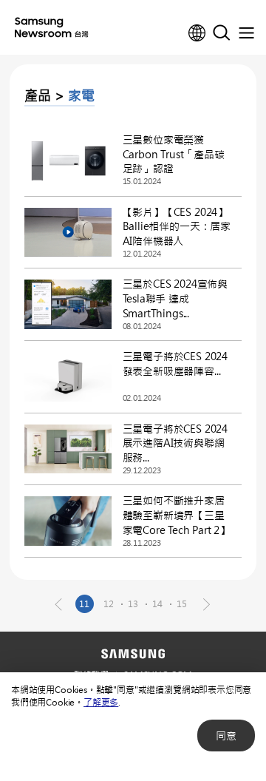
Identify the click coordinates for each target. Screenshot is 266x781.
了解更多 (100, 702)
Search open (222, 33)
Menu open (246, 33)
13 (133, 603)
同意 (226, 735)
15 (182, 603)
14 (157, 603)
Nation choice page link (197, 33)
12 (108, 603)
